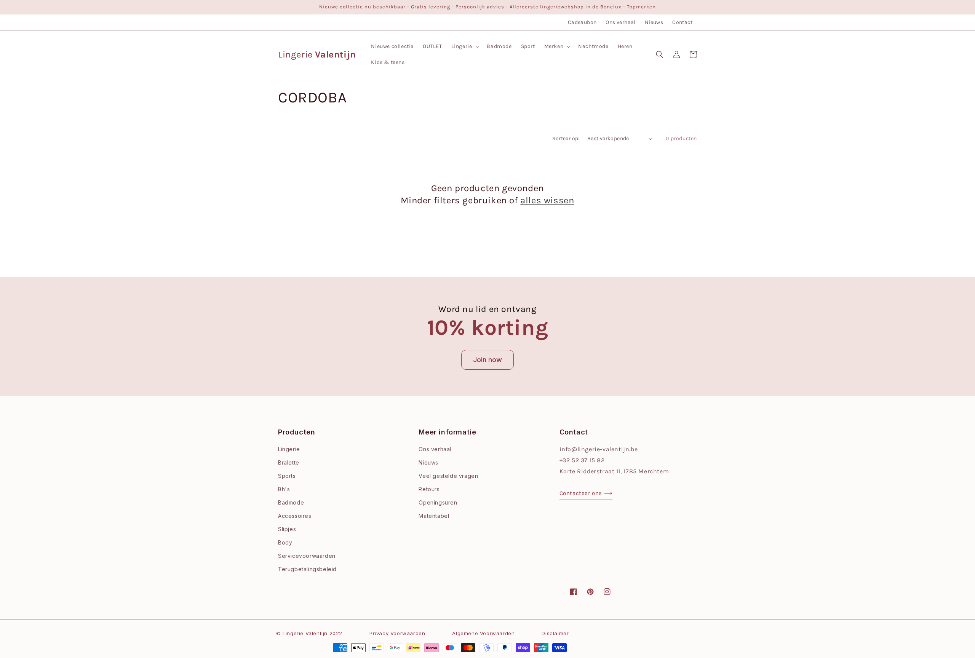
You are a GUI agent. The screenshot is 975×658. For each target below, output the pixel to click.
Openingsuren (438, 502)
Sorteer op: (565, 138)
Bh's (284, 489)
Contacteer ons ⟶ (586, 493)
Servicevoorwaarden (307, 556)
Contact (682, 22)
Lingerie (289, 449)
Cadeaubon (582, 22)
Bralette (288, 462)
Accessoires (295, 516)
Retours (429, 489)
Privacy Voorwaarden (397, 633)
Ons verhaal (620, 22)
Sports (287, 476)
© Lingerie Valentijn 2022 (309, 633)
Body (285, 542)
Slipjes (287, 529)
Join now (487, 360)
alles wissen (547, 200)
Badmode (291, 502)
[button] (465, 46)
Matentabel (434, 516)
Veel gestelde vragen (448, 476)
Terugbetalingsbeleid (307, 569)
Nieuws (654, 22)
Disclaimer (555, 633)
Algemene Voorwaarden (483, 633)
